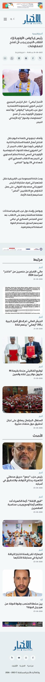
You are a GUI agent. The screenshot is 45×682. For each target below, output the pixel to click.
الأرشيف (15, 666)
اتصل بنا (22, 666)
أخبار (40, 267)
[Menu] (5, 19)
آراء (41, 600)
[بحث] (11, 19)
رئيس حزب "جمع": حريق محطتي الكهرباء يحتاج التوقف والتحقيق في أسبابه (22, 480)
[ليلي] (14, 19)
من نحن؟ (30, 666)
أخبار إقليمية (37, 34)
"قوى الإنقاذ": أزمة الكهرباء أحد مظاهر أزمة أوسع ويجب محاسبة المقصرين (25, 504)
